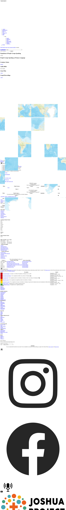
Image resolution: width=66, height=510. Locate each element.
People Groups (4, 30)
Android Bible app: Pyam (11, 265)
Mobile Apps (2, 305)
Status (2, 199)
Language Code (3, 200)
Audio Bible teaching (10, 261)
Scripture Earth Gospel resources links (13, 263)
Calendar (1, 320)
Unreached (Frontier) (6, 273)
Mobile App (2, 317)
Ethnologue (2, 210)
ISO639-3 (2, 215)
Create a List (2, 293)
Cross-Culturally (3, 328)
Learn (1, 325)
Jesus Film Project (25, 262)
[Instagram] (33, 415)
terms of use (57, 346)
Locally (1, 327)
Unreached (2, 294)
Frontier (1, 295)
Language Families (12, 47)
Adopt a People (2, 326)
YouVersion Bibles (25, 264)
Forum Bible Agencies (4, 247)
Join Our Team (2, 324)
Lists (8, 47)
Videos (1, 304)
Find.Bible (2, 254)
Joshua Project (2, 330)
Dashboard (2, 287)
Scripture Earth (3, 252)
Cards (1, 311)
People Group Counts (3, 332)
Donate (3, 44)
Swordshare (2, 213)
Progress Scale (9, 270)
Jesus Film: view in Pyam (11, 262)
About (3, 33)
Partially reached (5, 283)
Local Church (2, 308)
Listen (1, 77)
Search (3, 29)
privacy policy (51, 346)
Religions (2, 298)
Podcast (1, 319)
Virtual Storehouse (4, 246)
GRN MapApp (3, 214)
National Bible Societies (4, 248)
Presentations (2, 303)
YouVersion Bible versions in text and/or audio (14, 264)
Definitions (8, 39)
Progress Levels (3, 299)
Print (1, 321)
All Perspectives (3, 292)
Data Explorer (2, 288)
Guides (1, 312)
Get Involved (4, 32)
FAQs (8, 40)
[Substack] (1, 350)
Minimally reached (6, 279)
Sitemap (8, 42)
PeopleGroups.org (3, 216)
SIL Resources (3, 258)
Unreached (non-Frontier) (7, 275)
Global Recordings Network (5, 253)
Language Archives (4, 255)
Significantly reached (6, 284)
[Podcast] (8, 492)
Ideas (1, 314)
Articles (1, 307)
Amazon (2, 245)
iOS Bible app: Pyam (10, 267)
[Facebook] (33, 481)
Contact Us (8, 43)
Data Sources (2, 331)
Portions (1, 64)
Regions (1, 296)
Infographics (2, 302)
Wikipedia (2, 217)
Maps (1, 301)
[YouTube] (1, 492)
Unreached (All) (5, 277)
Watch (1, 73)
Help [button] (3, 34)
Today (1, 316)
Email (1, 318)
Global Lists (2, 289)
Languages (2, 297)
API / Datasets (2, 306)
